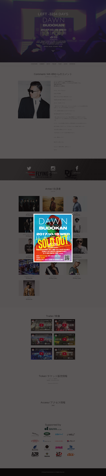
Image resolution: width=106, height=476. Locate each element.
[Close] (72, 214)
